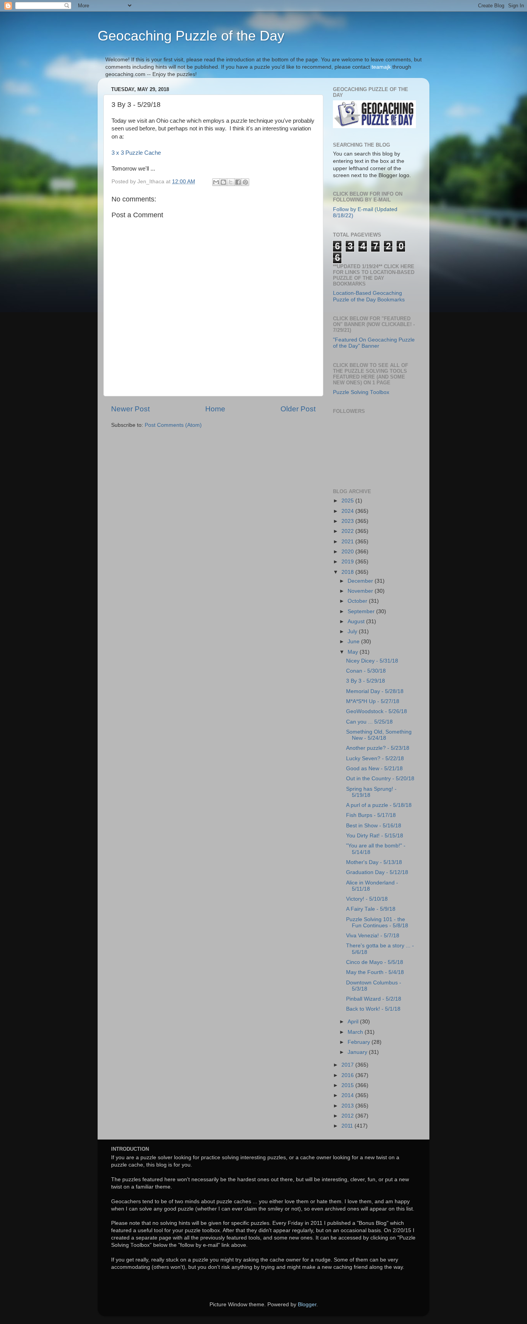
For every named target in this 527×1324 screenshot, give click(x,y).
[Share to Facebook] (238, 182)
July (353, 631)
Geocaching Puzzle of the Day (191, 36)
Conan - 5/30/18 (366, 671)
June (354, 641)
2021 (348, 541)
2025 (348, 501)
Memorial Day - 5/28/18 (375, 691)
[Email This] (216, 182)
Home (215, 409)
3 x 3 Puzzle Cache (136, 153)
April (354, 1022)
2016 (348, 1075)
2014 (348, 1095)
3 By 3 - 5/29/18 (365, 681)
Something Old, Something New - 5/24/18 (379, 735)
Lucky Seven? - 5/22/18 (375, 758)
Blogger (307, 1304)
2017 (348, 1065)
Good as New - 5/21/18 (374, 768)
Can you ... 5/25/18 (369, 722)
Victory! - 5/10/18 (367, 899)
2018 (348, 572)
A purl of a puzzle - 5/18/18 (379, 805)
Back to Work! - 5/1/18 (373, 1009)
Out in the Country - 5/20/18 (380, 778)
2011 (348, 1126)
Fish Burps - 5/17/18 (371, 815)
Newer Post (130, 409)
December (361, 581)
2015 (348, 1085)
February (360, 1042)
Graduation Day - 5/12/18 (377, 872)
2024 (348, 511)
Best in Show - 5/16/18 (373, 826)
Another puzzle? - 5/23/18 (377, 748)
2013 (348, 1106)
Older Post (298, 409)
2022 (348, 531)
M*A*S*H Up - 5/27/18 (372, 701)
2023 (348, 521)
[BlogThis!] (223, 182)
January (358, 1052)
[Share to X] (231, 182)
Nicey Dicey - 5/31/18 (372, 661)
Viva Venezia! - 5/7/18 (372, 935)
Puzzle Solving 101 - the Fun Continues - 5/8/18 (377, 922)
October (358, 601)
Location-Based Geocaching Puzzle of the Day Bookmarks (369, 296)
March (356, 1032)
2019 (348, 562)
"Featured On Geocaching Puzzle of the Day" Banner (374, 343)
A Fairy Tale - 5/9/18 (370, 909)
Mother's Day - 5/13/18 (374, 862)
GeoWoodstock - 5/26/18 (376, 711)
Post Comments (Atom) (173, 425)
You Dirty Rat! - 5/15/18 (374, 836)
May (354, 652)
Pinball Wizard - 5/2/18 (373, 999)
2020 (348, 552)
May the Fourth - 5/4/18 (375, 972)
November (361, 591)
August (357, 621)
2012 (348, 1116)
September (362, 611)
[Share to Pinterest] (245, 182)
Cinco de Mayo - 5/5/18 (374, 962)
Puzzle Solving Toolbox (361, 392)
